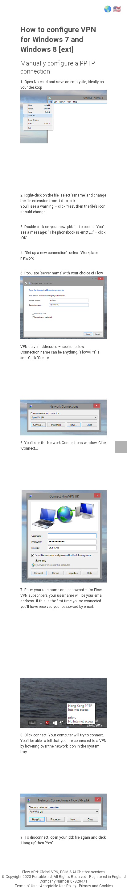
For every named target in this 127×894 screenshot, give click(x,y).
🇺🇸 (117, 9)
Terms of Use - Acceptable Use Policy (45, 886)
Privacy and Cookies (96, 886)
